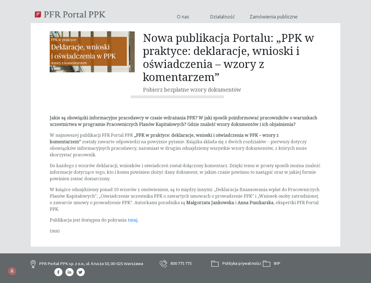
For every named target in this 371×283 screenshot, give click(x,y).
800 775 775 (181, 263)
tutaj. (133, 220)
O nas (183, 16)
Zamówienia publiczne (274, 16)
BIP (276, 263)
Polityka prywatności (241, 263)
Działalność (222, 16)
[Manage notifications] (12, 271)
